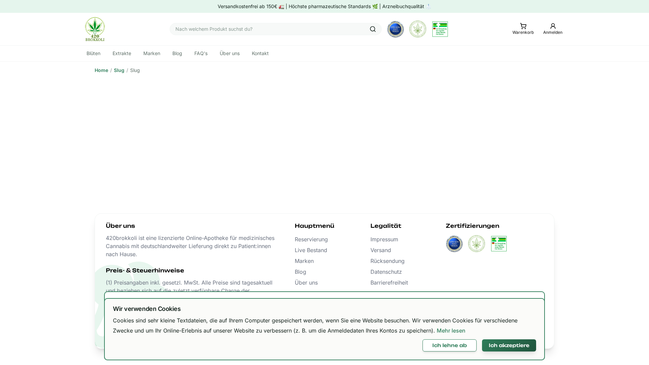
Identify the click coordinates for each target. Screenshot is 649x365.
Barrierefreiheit (389, 282)
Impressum (384, 239)
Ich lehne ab (449, 345)
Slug (119, 70)
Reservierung (311, 239)
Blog (300, 271)
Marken (304, 261)
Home (101, 70)
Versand (380, 250)
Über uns (306, 282)
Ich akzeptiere (509, 345)
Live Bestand (311, 250)
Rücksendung (387, 261)
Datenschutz (386, 271)
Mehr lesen (451, 330)
